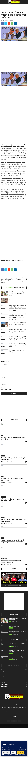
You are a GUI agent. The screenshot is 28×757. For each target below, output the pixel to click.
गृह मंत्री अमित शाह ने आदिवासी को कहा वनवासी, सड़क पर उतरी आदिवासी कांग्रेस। (17, 345)
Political (6, 9)
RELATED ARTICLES (8, 287)
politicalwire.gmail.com (17, 711)
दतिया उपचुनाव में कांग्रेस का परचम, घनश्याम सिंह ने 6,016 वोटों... (13, 500)
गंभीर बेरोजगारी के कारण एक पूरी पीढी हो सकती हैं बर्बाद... (17, 644)
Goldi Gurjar (5, 20)
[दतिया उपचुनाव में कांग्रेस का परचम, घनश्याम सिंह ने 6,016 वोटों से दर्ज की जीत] (14, 491)
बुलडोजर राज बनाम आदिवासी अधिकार (17, 299)
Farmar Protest (4, 558)
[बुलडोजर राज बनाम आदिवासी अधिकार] (4, 300)
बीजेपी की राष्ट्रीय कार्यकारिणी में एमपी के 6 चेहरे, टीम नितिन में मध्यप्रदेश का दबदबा (17, 293)
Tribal (3, 476)
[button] (26, 2)
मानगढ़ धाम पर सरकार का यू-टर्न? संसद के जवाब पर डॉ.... (12, 480)
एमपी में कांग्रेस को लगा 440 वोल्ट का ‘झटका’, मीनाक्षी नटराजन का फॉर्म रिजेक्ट (17, 324)
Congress (13, 260)
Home (2, 9)
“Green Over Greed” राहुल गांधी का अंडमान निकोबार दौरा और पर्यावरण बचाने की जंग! (17, 331)
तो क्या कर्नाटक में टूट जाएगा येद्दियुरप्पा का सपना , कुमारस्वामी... (17, 657)
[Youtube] (19, 721)
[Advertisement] (14, 6)
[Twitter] (15, 721)
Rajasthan (4, 262)
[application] (14, 579)
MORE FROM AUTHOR (19, 287)
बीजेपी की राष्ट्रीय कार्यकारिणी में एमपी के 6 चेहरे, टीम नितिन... (14, 438)
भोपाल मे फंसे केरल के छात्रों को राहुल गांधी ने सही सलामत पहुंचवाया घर (21, 279)
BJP (2, 295)
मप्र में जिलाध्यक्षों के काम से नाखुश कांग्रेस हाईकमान (16, 351)
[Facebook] (8, 721)
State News (4, 496)
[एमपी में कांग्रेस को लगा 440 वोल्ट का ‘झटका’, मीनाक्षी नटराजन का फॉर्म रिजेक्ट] (4, 324)
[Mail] (12, 721)
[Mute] (22, 585)
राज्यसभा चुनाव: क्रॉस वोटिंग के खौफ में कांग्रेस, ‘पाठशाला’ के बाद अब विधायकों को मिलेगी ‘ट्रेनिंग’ (17, 338)
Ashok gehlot (8, 260)
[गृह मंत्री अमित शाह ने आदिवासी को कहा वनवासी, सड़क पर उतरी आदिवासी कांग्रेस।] (4, 345)
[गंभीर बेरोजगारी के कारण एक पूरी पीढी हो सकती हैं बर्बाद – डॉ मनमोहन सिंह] (4, 645)
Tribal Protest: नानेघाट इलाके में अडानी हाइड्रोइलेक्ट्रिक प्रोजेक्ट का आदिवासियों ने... (12, 541)
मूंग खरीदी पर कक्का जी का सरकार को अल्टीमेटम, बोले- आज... (11, 562)
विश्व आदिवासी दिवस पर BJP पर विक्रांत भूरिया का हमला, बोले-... (13, 459)
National (3, 302)
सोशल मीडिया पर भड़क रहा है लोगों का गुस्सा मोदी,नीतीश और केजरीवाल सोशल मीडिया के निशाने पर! (7, 280)
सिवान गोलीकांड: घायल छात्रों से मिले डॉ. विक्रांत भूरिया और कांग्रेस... (13, 521)
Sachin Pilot (9, 262)
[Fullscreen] (25, 585)
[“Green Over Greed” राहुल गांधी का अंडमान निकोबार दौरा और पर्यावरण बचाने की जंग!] (4, 331)
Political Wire (3, 441)
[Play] (3, 585)
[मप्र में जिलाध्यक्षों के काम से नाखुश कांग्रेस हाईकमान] (4, 351)
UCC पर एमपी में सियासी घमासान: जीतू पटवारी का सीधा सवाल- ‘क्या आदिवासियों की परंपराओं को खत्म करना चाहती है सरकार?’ (17, 308)
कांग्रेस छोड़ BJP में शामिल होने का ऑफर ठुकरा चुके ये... (17, 651)
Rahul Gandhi (19, 260)
